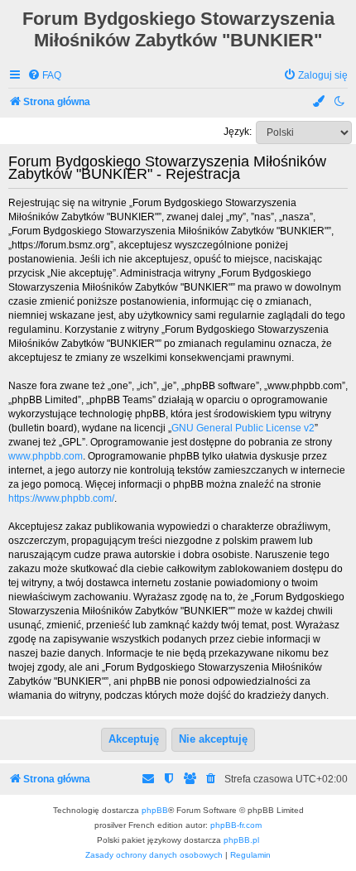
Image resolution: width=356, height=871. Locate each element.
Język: (238, 131)
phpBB (155, 810)
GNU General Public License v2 (243, 428)
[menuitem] (44, 76)
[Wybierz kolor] (319, 102)
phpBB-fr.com (236, 825)
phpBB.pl (241, 840)
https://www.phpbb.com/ (61, 498)
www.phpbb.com (45, 456)
